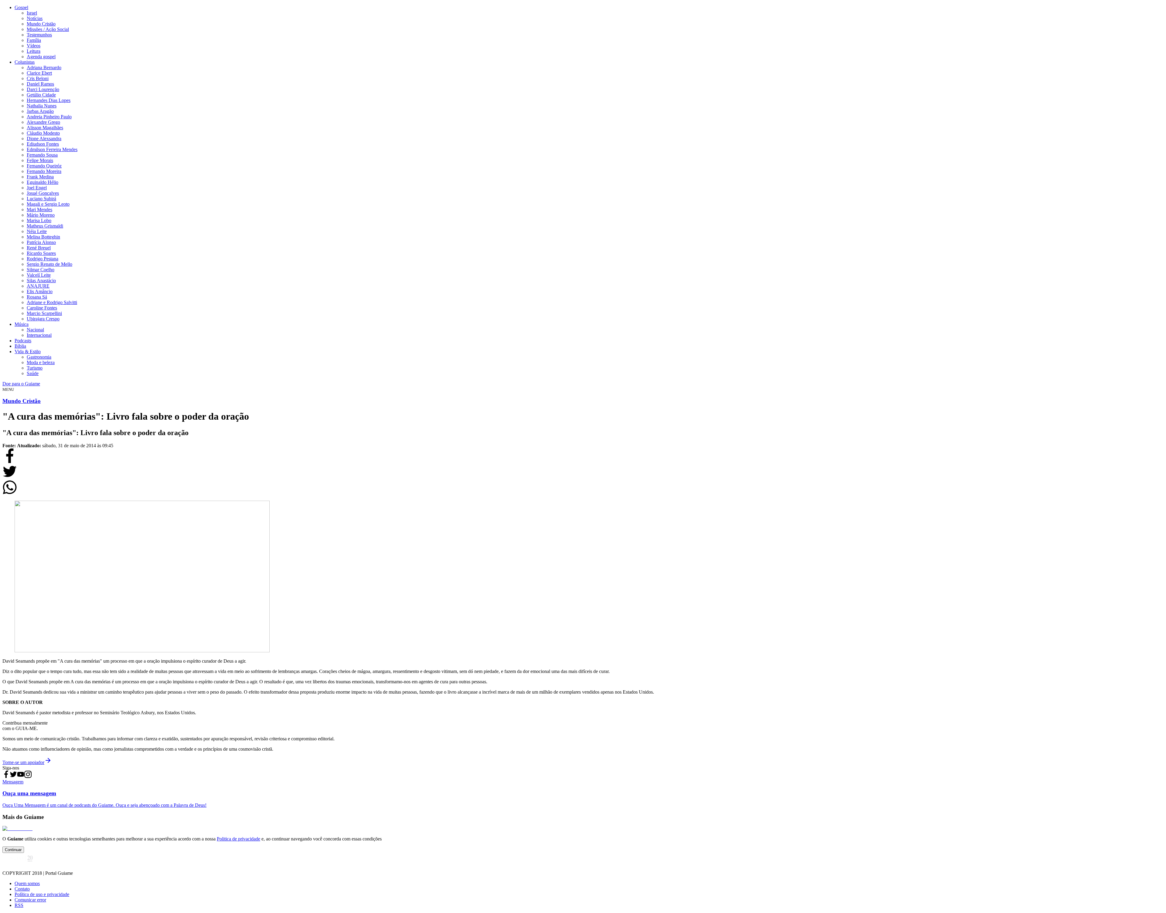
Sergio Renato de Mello (49, 264)
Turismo (35, 367)
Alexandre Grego (43, 122)
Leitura (33, 51)
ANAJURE (38, 286)
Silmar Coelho (40, 269)
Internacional (39, 335)
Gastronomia (39, 357)
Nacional (35, 329)
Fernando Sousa (42, 154)
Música (22, 324)
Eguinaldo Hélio (42, 182)
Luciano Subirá (41, 198)
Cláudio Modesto (43, 133)
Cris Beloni (38, 78)
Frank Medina (40, 176)
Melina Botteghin (43, 236)
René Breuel (39, 247)
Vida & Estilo (28, 351)
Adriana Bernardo (44, 67)
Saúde (33, 373)
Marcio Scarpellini (44, 313)
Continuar (13, 849)
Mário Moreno (41, 215)
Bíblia (20, 346)
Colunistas (25, 62)
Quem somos (27, 883)
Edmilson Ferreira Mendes (52, 149)
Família (34, 40)
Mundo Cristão (41, 23)
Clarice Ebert (39, 73)
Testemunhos (39, 34)
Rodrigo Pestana (42, 258)
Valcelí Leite (39, 275)
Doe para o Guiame (21, 383)
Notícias (35, 18)
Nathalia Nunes (41, 105)
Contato (22, 888)
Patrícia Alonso (41, 242)
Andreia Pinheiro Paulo (49, 116)
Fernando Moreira (44, 171)
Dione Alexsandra (44, 138)
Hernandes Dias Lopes (48, 100)
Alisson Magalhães (45, 127)
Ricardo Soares (41, 253)
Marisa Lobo (39, 220)
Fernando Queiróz (44, 165)
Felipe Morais (40, 160)
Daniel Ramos (40, 83)
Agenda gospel (41, 56)
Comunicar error (30, 899)
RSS (19, 905)
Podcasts (23, 340)
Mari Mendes (39, 209)
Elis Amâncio (40, 291)
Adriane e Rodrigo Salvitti (52, 302)
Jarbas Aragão (40, 111)
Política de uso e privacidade (42, 894)
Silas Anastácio (41, 280)
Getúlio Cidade (41, 94)
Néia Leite (37, 231)
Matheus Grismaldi (45, 225)
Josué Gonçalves (43, 193)
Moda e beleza (41, 362)
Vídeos (33, 45)
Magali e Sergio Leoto (48, 204)
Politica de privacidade (238, 838)
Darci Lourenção (43, 89)
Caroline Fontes (42, 307)
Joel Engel (37, 187)
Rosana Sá (37, 296)
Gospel (21, 7)
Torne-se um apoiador (23, 762)
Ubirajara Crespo (43, 318)
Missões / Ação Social (48, 29)
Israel (32, 12)
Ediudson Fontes (43, 144)
